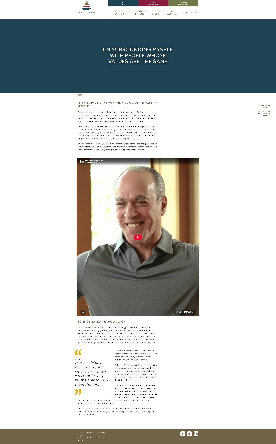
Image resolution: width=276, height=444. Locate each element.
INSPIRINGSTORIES (156, 12)
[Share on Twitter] (81, 95)
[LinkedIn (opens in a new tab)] (196, 433)
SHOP (194, 13)
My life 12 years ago (265, 106)
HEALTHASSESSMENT (172, 12)
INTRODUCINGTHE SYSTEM (117, 12)
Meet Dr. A (123, 3)
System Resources (183, 3)
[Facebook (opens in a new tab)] (182, 433)
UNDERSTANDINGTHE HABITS (138, 12)
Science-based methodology (265, 112)
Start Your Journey (153, 3)
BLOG (185, 13)
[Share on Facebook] (79, 95)
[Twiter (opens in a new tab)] (189, 433)
